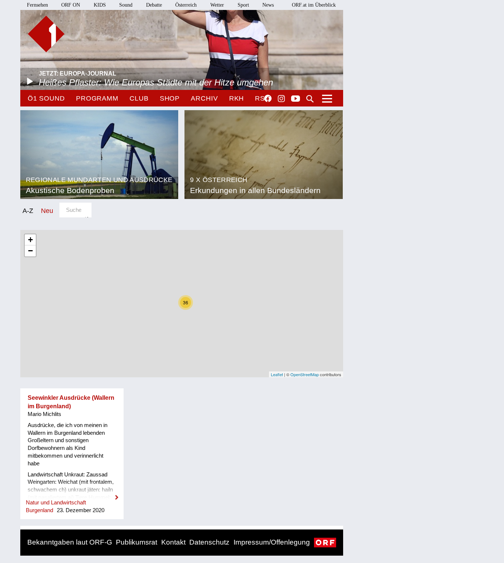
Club (139, 98)
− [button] (30, 250)
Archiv (204, 98)
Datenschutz (209, 542)
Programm (97, 98)
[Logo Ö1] (46, 33)
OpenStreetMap (304, 374)
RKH (236, 98)
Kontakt (173, 542)
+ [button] (30, 239)
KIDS (100, 5)
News (268, 5)
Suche (310, 98)
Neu (47, 210)
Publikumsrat (136, 542)
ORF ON (70, 5)
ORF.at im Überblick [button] (314, 5)
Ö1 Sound (46, 98)
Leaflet (277, 374)
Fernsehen (37, 5)
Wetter (217, 5)
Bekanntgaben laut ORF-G (69, 542)
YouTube (295, 99)
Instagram (281, 98)
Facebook (268, 98)
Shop (170, 98)
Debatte (154, 5)
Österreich (186, 5)
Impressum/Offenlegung (272, 542)
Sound (125, 5)
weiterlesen (72, 493)
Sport (243, 5)
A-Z (28, 210)
